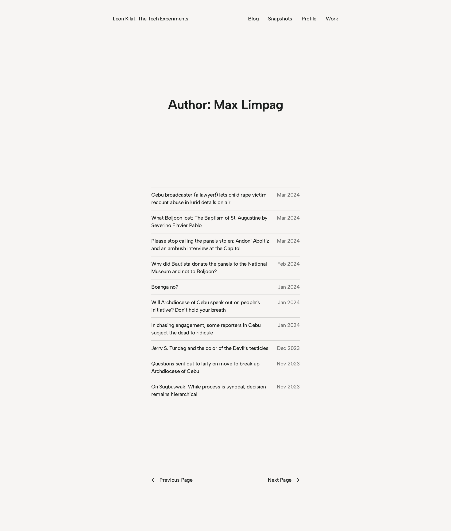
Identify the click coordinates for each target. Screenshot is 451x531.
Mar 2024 (288, 195)
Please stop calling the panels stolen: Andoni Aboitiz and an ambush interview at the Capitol (210, 245)
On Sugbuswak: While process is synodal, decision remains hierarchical (208, 390)
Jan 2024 (289, 287)
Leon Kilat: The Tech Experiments (150, 19)
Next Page (284, 480)
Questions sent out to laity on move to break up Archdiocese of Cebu (205, 367)
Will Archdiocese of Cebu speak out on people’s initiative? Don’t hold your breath (205, 306)
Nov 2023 (288, 363)
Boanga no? (165, 287)
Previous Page (172, 480)
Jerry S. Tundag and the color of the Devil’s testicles (209, 348)
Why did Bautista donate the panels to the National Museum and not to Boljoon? (209, 268)
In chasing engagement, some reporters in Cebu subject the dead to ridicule (205, 329)
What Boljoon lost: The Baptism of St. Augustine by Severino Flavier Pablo (209, 222)
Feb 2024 (288, 264)
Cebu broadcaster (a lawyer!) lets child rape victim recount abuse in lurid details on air (209, 198)
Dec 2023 (288, 348)
